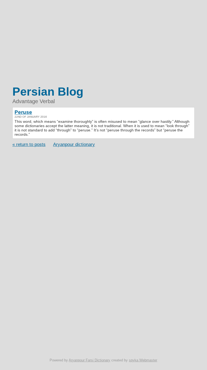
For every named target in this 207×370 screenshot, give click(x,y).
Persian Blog (47, 91)
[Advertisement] (103, 43)
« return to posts (29, 144)
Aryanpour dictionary (74, 144)
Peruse (23, 112)
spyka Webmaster (143, 360)
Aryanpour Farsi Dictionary (89, 360)
